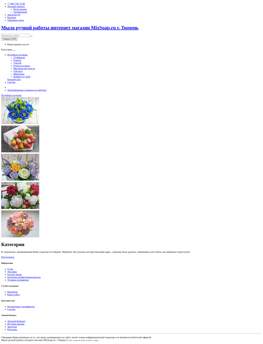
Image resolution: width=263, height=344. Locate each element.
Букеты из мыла (21, 65)
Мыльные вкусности (24, 68)
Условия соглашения (18, 280)
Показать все (14, 79)
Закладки (12, 326)
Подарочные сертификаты (21, 306)
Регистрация (19, 9)
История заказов (15, 324)
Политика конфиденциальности (24, 277)
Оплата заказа (14, 274)
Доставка (12, 271)
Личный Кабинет (16, 321)
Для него (18, 71)
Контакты (12, 292)
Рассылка (12, 329)
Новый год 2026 (21, 76)
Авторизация (20, 12)
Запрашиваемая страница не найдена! (27, 90)
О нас (10, 269)
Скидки (11, 82)
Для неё (17, 63)
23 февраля (19, 57)
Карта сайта (13, 294)
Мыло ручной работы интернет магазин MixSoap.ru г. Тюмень (70, 27)
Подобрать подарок (17, 54)
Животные (19, 74)
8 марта (17, 60)
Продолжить (7, 257)
